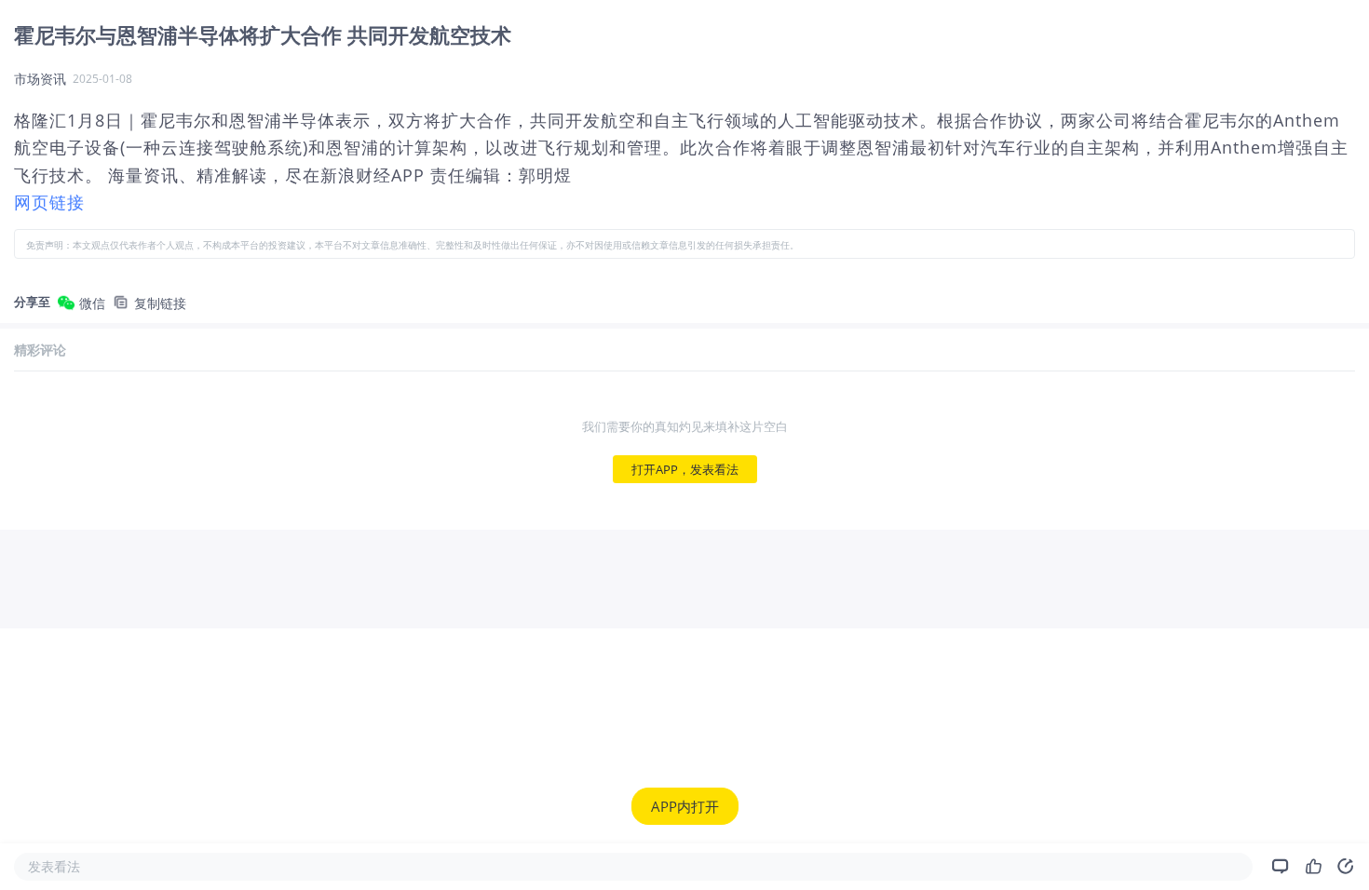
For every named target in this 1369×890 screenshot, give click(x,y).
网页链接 (49, 202)
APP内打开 (685, 806)
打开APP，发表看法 (685, 469)
